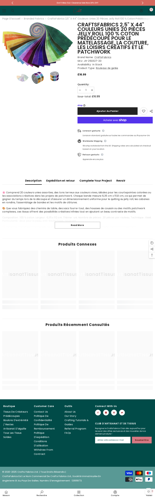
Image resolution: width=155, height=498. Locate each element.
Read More (77, 225)
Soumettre (142, 440)
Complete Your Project (95, 180)
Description (33, 180)
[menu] (4, 11)
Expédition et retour (60, 180)
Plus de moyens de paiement (115, 125)
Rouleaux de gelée (107, 68)
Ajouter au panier (108, 111)
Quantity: (83, 84)
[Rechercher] (13, 11)
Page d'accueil (11, 18)
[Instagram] (106, 412)
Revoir (120, 180)
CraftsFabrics (102, 57)
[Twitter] (122, 412)
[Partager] (150, 111)
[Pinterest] (114, 412)
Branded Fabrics (34, 18)
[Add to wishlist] (143, 111)
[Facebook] (98, 412)
